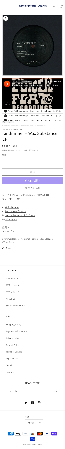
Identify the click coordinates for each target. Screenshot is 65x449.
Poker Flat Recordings (11, 125)
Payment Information (16, 331)
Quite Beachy (12, 207)
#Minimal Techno (29, 238)
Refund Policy (13, 345)
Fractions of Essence (15, 211)
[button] (3, 6)
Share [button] (8, 248)
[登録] (55, 391)
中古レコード (12, 292)
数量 (4, 155)
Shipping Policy (13, 324)
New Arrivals (12, 278)
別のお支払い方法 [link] (32, 188)
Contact (10, 372)
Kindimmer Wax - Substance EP (33, 125)
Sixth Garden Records (35, 444)
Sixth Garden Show (15, 305)
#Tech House (46, 238)
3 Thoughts (11, 219)
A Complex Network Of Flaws (20, 215)
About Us (10, 298)
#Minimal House (10, 238)
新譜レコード (12, 285)
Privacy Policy (12, 338)
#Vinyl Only (8, 242)
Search (9, 365)
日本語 (31, 422)
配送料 (10, 150)
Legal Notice (12, 358)
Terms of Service (14, 351)
